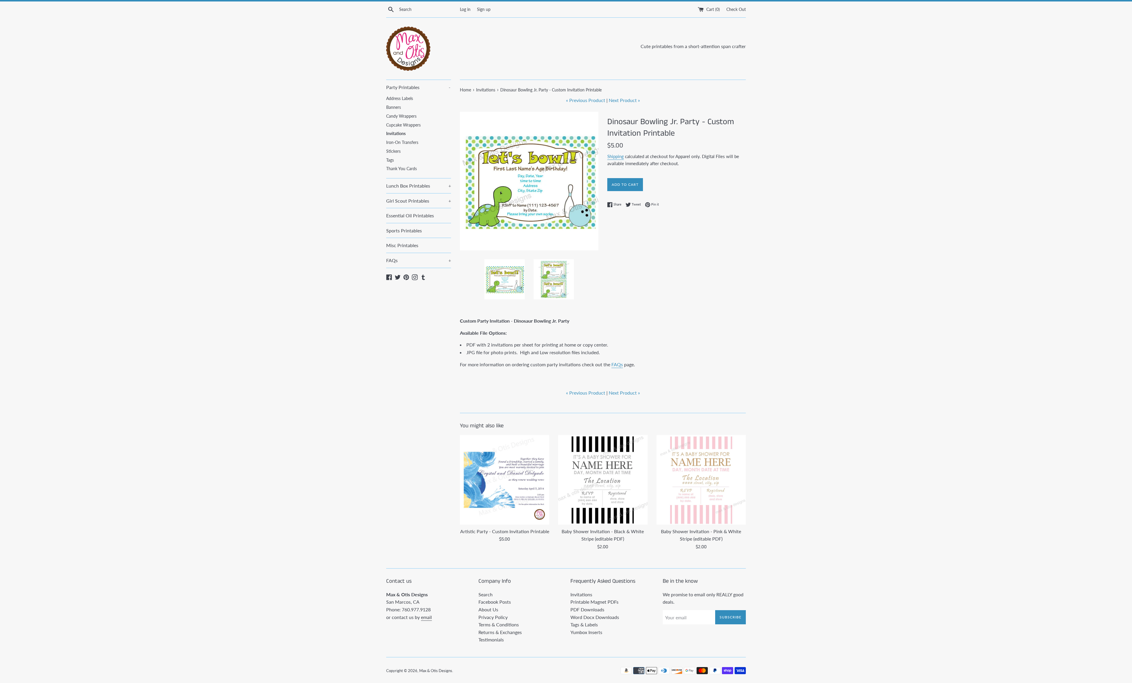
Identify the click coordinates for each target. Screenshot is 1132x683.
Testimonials (491, 639)
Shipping (615, 156)
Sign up (484, 9)
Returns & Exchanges (500, 632)
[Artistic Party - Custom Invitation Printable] (504, 479)
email (426, 617)
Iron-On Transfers (402, 142)
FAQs (418, 260)
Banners (393, 107)
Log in (465, 9)
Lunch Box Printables (418, 185)
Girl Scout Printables (418, 200)
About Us (488, 609)
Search (485, 594)
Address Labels (399, 98)
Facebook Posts (494, 602)
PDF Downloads (587, 609)
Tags (390, 160)
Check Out (736, 9)
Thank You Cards (401, 168)
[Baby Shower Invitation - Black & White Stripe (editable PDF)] (602, 479)
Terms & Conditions (498, 624)
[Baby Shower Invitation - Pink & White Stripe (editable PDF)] (701, 479)
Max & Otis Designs (435, 670)
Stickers (393, 151)
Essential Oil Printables (410, 215)
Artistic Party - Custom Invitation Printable (504, 531)
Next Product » (624, 100)
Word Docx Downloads (594, 617)
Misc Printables (402, 245)
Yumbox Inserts (586, 632)
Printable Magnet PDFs (594, 602)
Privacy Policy (493, 617)
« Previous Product (585, 100)
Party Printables (418, 87)
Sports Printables (404, 230)
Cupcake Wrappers (403, 125)
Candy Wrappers (401, 116)
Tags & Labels (584, 624)
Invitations (396, 133)
